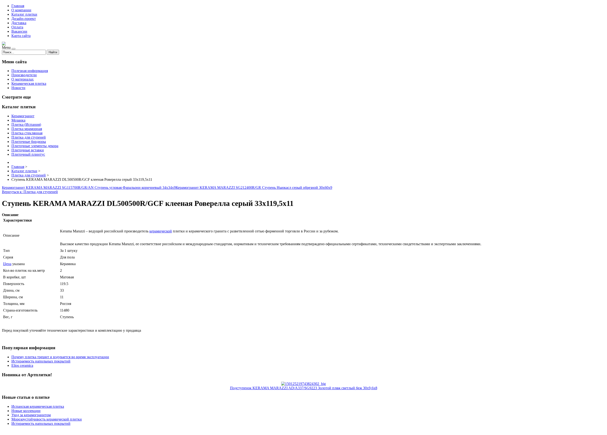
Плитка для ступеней (28, 137)
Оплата (17, 27)
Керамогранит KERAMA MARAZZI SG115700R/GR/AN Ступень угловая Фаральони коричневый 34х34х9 (89, 188)
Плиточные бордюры (28, 142)
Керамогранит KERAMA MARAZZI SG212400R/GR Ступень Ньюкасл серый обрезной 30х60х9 (254, 188)
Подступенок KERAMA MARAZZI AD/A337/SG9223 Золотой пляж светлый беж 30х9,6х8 (303, 388)
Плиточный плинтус (28, 154)
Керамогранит (22, 116)
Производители (24, 75)
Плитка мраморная (26, 129)
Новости (18, 88)
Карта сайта (21, 36)
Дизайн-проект (23, 19)
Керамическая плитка (28, 84)
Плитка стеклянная (26, 133)
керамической (160, 231)
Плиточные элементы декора (34, 146)
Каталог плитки (24, 14)
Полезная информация (29, 71)
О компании (21, 10)
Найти (53, 52)
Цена (7, 264)
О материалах (22, 79)
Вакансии (19, 31)
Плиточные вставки (27, 150)
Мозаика (18, 120)
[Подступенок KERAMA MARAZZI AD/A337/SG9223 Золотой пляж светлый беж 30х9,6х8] (303, 384)
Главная (17, 6)
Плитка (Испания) (26, 124)
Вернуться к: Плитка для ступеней (30, 192)
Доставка (18, 23)
